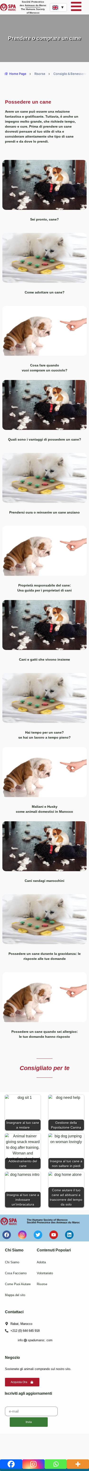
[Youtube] (53, 1235)
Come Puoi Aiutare (18, 1284)
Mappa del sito (15, 1295)
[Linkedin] (69, 1235)
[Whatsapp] (56, 1464)
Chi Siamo (12, 1262)
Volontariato (45, 1273)
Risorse (42, 1284)
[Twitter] (38, 1235)
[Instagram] (33, 1464)
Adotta (41, 1262)
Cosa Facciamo (16, 1273)
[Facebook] (11, 1464)
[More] (78, 1464)
